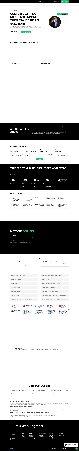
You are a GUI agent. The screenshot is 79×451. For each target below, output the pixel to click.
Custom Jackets (41, 438)
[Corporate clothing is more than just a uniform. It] (61, 359)
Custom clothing (24, 4)
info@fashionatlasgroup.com (64, 443)
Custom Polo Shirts (41, 437)
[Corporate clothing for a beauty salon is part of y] (17, 359)
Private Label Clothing (32, 438)
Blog (22, 437)
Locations (23, 438)
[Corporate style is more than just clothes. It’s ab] (61, 373)
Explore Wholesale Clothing (16, 63)
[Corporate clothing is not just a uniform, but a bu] (47, 373)
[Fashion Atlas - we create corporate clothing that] (32, 359)
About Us (23, 435)
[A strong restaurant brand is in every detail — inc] (17, 373)
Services (36, 4)
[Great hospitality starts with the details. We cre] (47, 359)
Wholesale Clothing (14, 4)
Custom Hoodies (41, 435)
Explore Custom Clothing (45, 63)
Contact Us (43, 4)
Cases (31, 4)
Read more (12, 393)
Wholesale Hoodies (41, 436)
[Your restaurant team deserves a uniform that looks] (32, 373)
